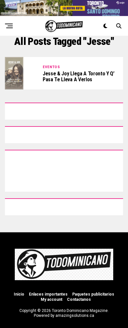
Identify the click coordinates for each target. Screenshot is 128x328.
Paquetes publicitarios (93, 294)
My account (51, 299)
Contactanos (79, 299)
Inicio (19, 294)
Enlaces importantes (48, 294)
